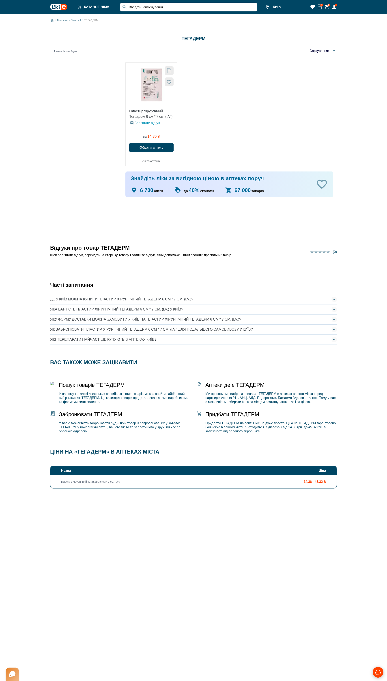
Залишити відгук (147, 123)
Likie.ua (258, 423)
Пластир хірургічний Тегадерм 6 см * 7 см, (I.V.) (150, 113)
